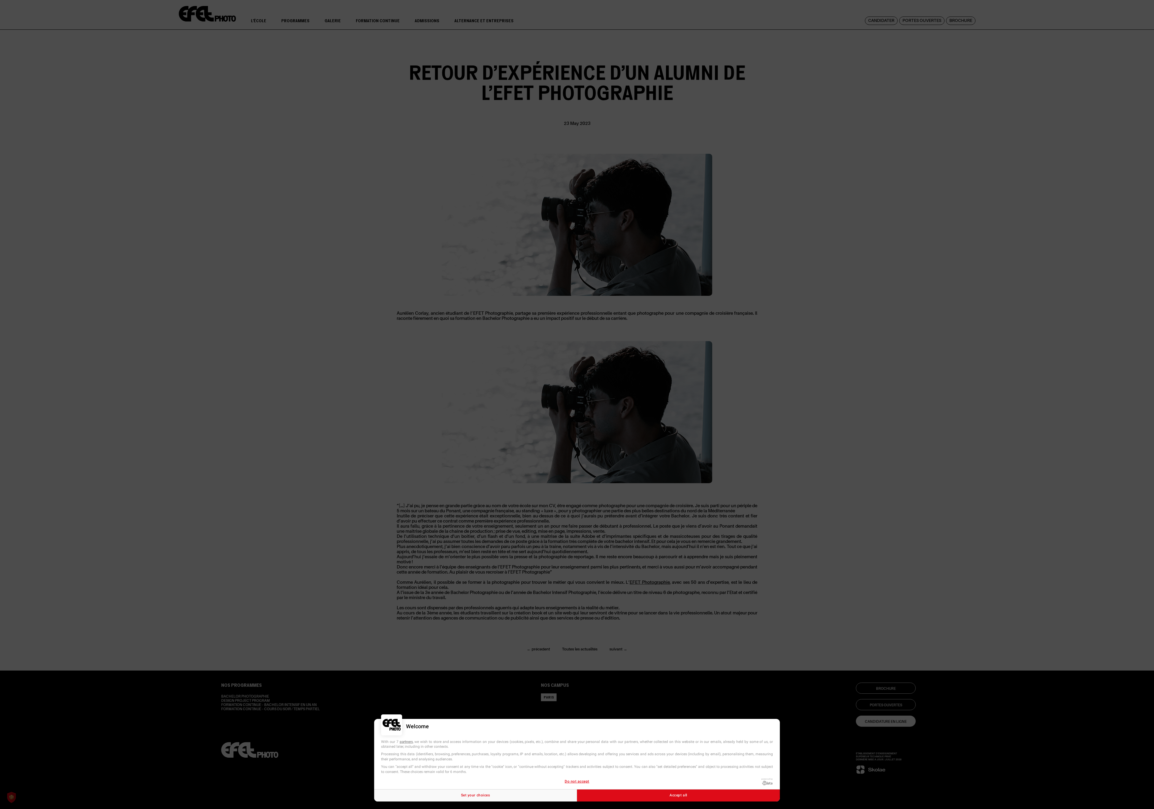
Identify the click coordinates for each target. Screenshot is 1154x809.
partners (406, 742)
